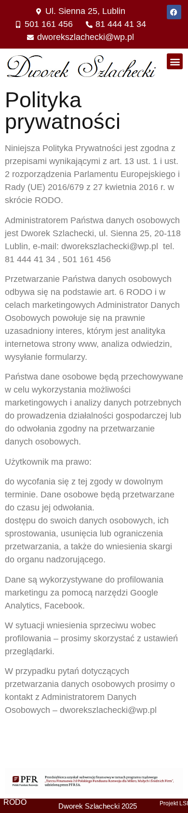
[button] (175, 61)
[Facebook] (174, 12)
